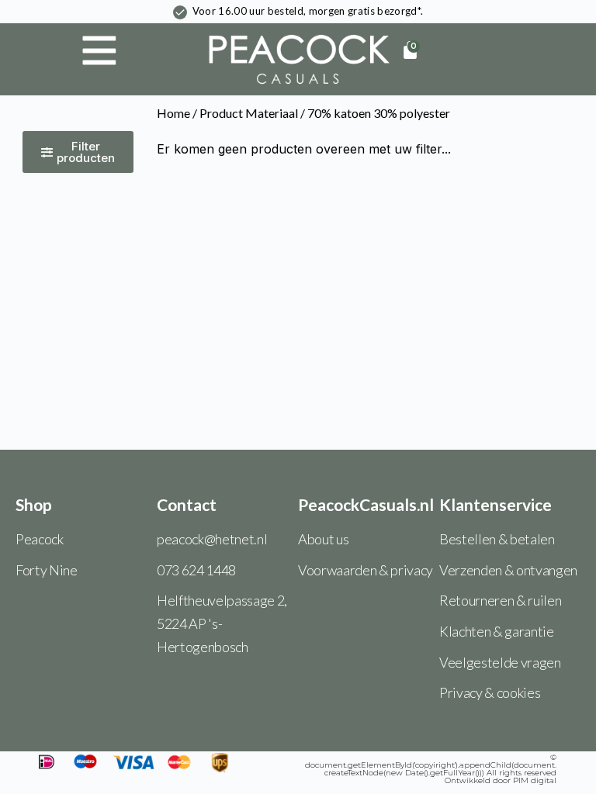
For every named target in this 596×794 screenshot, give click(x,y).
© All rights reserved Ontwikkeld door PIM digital (430, 768)
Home (173, 112)
